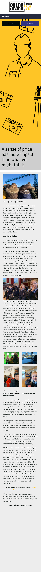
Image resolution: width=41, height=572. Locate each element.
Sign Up (30, 23)
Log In (10, 23)
